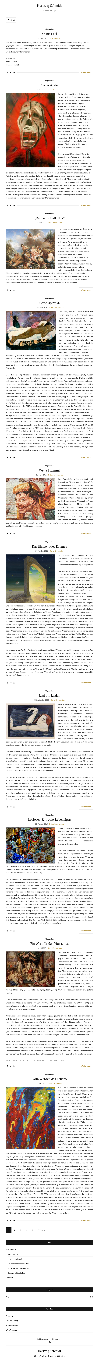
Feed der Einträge (12, 1321)
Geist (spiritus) (49, 303)
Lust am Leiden (49, 695)
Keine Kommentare (55, 90)
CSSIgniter (61, 1356)
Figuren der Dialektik (15, 1259)
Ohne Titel (49, 34)
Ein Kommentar (55, 38)
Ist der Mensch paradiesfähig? (18, 1268)
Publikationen (11, 1249)
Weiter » (41, 1230)
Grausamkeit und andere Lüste (18, 1264)
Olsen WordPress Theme (43, 1356)
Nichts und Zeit (13, 1254)
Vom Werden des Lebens (49, 1079)
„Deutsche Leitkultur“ (49, 218)
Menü (12, 20)
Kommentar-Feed (12, 1325)
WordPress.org (11, 1330)
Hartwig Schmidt (49, 6)
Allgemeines (49, 29)
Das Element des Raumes (49, 546)
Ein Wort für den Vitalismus (49, 944)
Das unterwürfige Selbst (16, 1273)
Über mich (9, 1278)
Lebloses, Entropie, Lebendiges (49, 819)
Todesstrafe (49, 85)
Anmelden (9, 1316)
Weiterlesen (86, 72)
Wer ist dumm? (49, 470)
